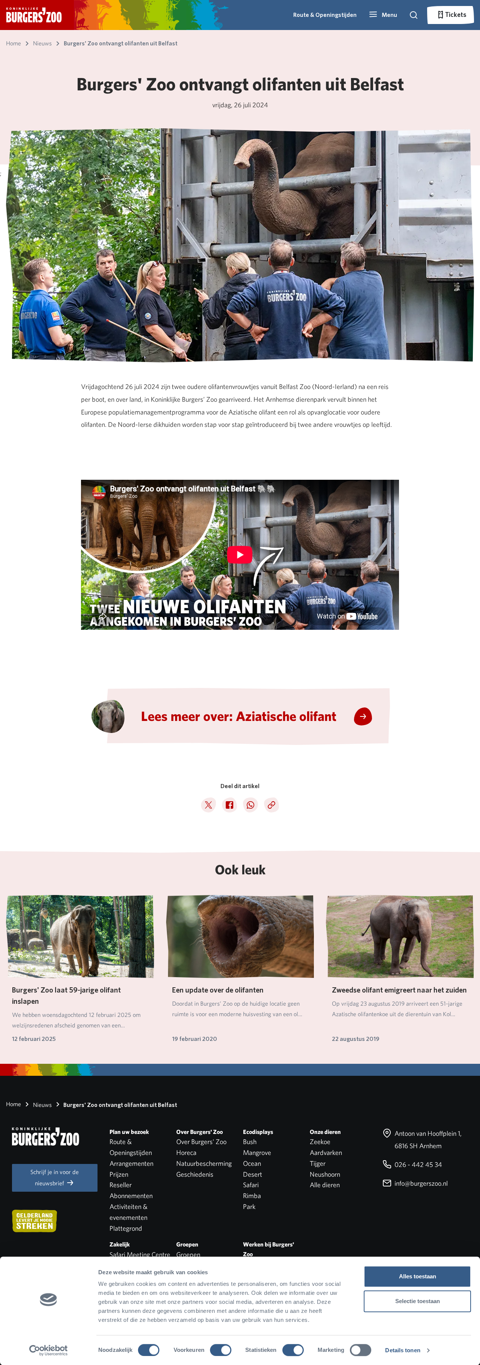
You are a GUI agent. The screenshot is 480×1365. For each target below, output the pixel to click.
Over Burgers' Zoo (201, 1141)
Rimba (252, 1195)
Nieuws (42, 1105)
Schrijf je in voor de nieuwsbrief (54, 1177)
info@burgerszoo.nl (420, 1183)
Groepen (188, 1254)
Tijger (318, 1163)
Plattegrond (126, 1228)
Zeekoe (320, 1141)
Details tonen (402, 1350)
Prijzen (119, 1174)
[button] (383, 15)
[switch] (220, 1350)
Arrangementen (131, 1163)
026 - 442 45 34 (417, 1164)
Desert (252, 1174)
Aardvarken (326, 1152)
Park (249, 1206)
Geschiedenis (194, 1174)
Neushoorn (325, 1174)
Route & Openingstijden (325, 15)
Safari (251, 1184)
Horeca (186, 1152)
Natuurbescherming (204, 1163)
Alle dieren (325, 1184)
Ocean (252, 1163)
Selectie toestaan (417, 1301)
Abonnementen (131, 1195)
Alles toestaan (417, 1276)
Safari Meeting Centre (140, 1254)
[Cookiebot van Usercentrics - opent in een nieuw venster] (48, 1350)
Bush (249, 1141)
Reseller (121, 1184)
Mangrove (257, 1152)
